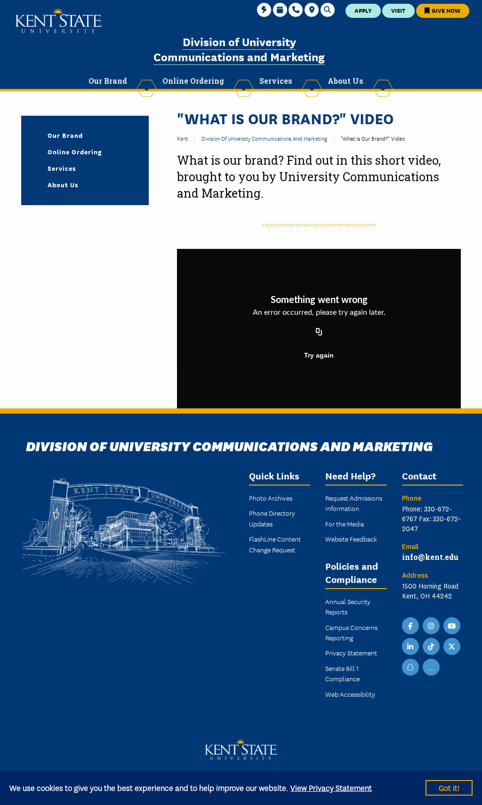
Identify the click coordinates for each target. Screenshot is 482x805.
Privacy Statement (351, 652)
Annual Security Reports (347, 606)
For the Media (344, 523)
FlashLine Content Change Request (275, 544)
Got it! (449, 787)
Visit (398, 10)
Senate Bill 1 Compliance (342, 673)
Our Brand (65, 135)
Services (62, 168)
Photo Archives (270, 498)
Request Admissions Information (353, 503)
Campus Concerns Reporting (351, 632)
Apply (363, 10)
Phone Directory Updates (272, 518)
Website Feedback (351, 539)
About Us (63, 184)
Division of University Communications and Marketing (239, 48)
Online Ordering (75, 151)
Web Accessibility (350, 694)
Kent (182, 138)
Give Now (445, 10)
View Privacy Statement (331, 787)
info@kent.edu (430, 557)
